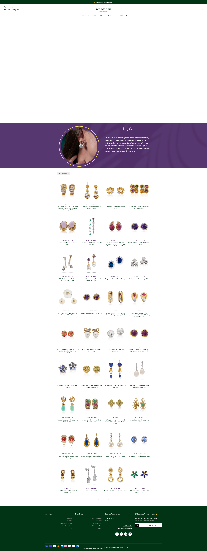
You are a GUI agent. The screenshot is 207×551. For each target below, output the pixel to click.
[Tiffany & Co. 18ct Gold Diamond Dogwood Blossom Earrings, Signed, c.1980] (115, 405)
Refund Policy (98, 520)
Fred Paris (115, 204)
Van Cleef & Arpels (68, 204)
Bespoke (110, 15)
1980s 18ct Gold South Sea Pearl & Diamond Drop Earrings (67, 279)
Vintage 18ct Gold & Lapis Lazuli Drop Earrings (91, 457)
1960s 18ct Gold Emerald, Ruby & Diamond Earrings (91, 421)
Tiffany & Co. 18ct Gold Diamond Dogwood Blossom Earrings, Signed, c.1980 (115, 421)
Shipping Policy (97, 523)
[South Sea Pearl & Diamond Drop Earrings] (115, 441)
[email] (121, 534)
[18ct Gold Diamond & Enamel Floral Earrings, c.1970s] (139, 475)
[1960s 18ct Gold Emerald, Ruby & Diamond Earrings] (91, 405)
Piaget (115, 311)
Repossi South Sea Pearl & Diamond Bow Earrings (91, 350)
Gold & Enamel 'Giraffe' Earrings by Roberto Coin (68, 491)
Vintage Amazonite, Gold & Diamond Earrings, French (67, 421)
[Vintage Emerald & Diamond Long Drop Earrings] (91, 227)
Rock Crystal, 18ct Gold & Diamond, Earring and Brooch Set (68, 314)
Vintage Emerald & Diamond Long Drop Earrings (92, 243)
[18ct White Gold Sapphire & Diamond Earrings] (68, 370)
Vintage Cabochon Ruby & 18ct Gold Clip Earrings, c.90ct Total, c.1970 (139, 350)
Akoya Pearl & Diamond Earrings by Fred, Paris (115, 207)
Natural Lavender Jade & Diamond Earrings (67, 243)
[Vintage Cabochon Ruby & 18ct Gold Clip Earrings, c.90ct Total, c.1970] (139, 334)
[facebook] (130, 534)
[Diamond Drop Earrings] (91, 475)
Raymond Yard (139, 417)
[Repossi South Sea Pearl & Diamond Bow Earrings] (91, 334)
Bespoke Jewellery (67, 526)
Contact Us (69, 520)
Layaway (99, 528)
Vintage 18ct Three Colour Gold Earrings (115, 491)
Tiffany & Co (115, 417)
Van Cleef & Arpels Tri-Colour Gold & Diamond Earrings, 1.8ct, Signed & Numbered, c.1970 (67, 208)
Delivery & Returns (97, 518)
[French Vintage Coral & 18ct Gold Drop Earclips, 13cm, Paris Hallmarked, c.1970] (68, 334)
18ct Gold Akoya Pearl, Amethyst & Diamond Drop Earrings (91, 279)
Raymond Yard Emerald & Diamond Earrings (139, 421)
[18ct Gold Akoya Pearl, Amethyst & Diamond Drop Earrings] (91, 264)
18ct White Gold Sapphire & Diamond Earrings (67, 386)
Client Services (85, 15)
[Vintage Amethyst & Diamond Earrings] (91, 298)
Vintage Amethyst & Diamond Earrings (91, 313)
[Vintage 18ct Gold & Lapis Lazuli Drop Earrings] (91, 441)
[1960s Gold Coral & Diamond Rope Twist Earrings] (68, 441)
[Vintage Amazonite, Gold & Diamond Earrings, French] (68, 405)
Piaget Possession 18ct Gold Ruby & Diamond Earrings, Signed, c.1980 (115, 314)
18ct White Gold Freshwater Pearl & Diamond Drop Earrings (139, 386)
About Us (69, 518)
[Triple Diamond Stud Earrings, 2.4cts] (139, 264)
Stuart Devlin (91, 383)
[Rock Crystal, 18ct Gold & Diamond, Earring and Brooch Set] (68, 298)
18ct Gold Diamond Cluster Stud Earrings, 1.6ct (115, 350)
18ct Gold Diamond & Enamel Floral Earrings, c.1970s (139, 491)
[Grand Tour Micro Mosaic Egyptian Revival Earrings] (91, 191)
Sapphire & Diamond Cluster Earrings (115, 279)
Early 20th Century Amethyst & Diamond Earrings (139, 243)
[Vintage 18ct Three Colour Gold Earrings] (115, 475)
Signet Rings (98, 15)
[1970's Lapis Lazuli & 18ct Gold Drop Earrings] (115, 370)
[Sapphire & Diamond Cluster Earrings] (115, 264)
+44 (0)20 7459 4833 (11, 10)
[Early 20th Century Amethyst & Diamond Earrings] (139, 227)
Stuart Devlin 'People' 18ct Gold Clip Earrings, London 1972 (91, 386)
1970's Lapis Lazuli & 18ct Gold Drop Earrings (115, 386)
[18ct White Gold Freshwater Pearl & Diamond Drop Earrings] (139, 370)
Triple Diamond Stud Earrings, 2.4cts (139, 279)
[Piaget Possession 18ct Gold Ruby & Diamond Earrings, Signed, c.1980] (115, 298)
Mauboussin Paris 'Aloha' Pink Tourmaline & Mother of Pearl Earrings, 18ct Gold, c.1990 (139, 315)
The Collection (121, 15)
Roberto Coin (67, 488)
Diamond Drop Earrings (91, 491)
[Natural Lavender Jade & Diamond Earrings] (68, 227)
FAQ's (70, 528)
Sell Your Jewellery (97, 526)
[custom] (125, 534)
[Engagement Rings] (103, 69)
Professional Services (66, 523)
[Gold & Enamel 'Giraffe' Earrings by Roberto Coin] (68, 475)
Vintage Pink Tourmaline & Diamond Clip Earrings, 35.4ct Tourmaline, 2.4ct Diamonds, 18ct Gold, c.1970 (115, 244)
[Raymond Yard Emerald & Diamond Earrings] (139, 405)
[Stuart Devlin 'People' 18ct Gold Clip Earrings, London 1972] (91, 370)
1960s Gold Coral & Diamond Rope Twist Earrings (68, 457)
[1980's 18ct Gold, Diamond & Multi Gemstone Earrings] (139, 191)
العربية (202, 9)
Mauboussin (139, 311)
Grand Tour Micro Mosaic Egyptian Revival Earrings (91, 207)
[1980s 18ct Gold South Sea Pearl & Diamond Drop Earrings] (68, 264)
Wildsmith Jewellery (139, 204)
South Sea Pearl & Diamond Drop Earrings (115, 457)
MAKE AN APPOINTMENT (12, 12)
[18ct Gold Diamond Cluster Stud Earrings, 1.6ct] (115, 334)
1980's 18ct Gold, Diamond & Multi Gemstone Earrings (139, 207)
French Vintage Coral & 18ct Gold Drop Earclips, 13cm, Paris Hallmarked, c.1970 (68, 351)
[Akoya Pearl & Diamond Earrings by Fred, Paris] (115, 191)
